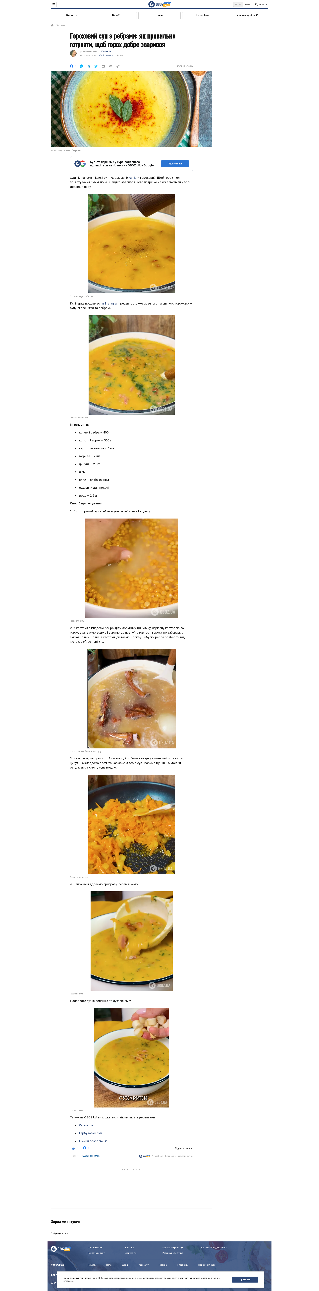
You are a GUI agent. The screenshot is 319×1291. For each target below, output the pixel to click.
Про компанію (95, 1247)
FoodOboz (158, 1156)
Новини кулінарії (247, 15)
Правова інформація (172, 1247)
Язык (247, 4)
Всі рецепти (58, 1233)
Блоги (54, 1274)
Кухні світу (143, 1265)
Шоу (53, 1282)
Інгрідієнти (182, 1265)
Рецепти (71, 15)
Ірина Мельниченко (89, 51)
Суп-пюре (86, 1125)
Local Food (203, 15)
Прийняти (245, 1279)
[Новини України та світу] (144, 1156)
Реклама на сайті (96, 1253)
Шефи (159, 15)
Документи (131, 1253)
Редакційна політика (91, 1156)
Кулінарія (106, 51)
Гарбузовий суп (90, 1133)
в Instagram (110, 303)
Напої (115, 15)
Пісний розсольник (93, 1141)
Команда (129, 1247)
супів (133, 178)
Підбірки (163, 1265)
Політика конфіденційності (213, 1247)
